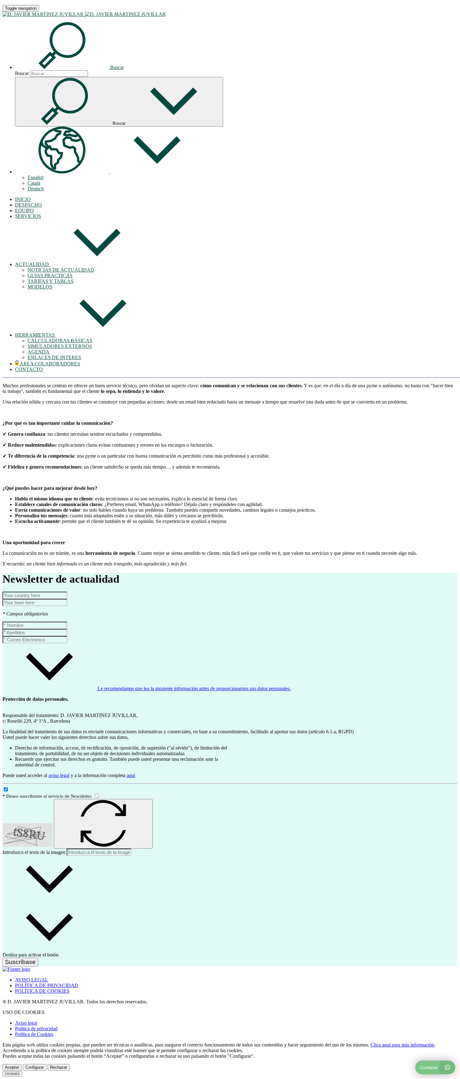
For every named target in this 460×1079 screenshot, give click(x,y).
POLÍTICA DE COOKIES (42, 991)
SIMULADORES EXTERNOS (60, 346)
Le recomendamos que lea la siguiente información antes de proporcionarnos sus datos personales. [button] (193, 688)
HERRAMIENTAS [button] (35, 335)
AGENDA (38, 351)
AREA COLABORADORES (49, 363)
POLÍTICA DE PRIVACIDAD (46, 985)
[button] (69, 67)
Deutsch (36, 188)
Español (35, 177)
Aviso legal (26, 1023)
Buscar (22, 73)
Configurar (34, 1067)
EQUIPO (24, 210)
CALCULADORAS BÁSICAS (60, 340)
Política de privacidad (36, 1028)
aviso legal (59, 775)
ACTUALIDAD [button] (32, 264)
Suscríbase (20, 962)
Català (34, 183)
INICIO (23, 199)
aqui (131, 775)
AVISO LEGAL (31, 979)
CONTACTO (29, 369)
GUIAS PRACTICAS (50, 275)
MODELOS (40, 286)
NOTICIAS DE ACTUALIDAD (61, 270)
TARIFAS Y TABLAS (51, 281)
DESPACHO (28, 205)
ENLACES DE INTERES (54, 357)
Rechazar (58, 1067)
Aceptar (12, 1067)
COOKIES (12, 1074)
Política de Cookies (34, 1034)
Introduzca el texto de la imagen (34, 852)
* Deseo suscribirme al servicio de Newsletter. (48, 796)
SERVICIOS (28, 216)
